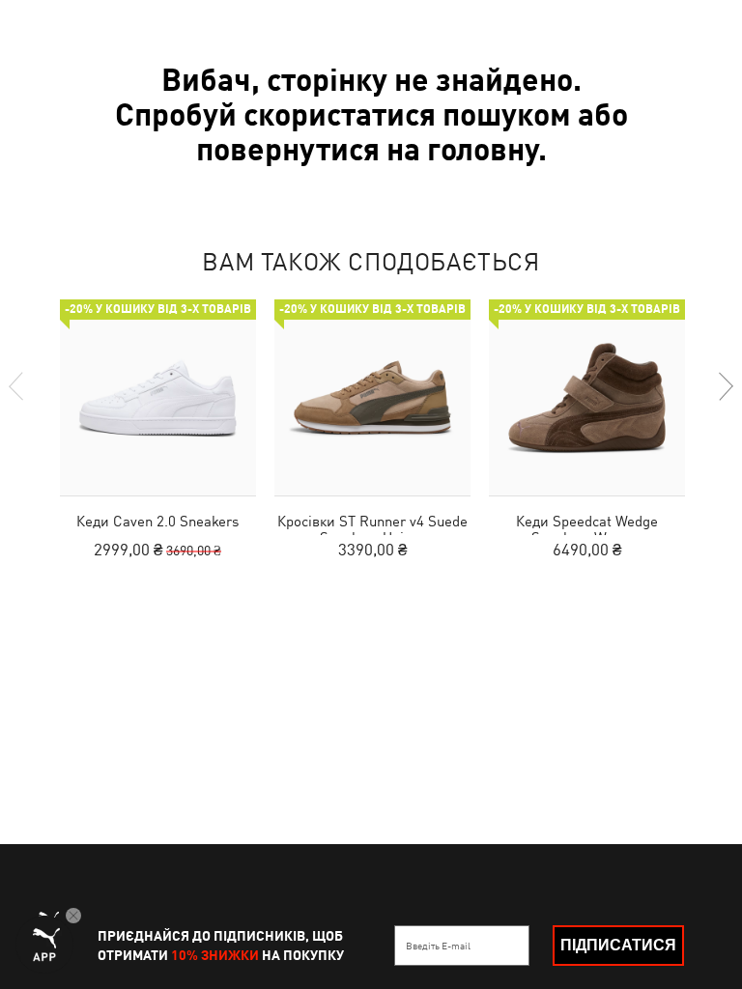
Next (724, 386)
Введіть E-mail (438, 945)
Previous (17, 386)
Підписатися (618, 945)
